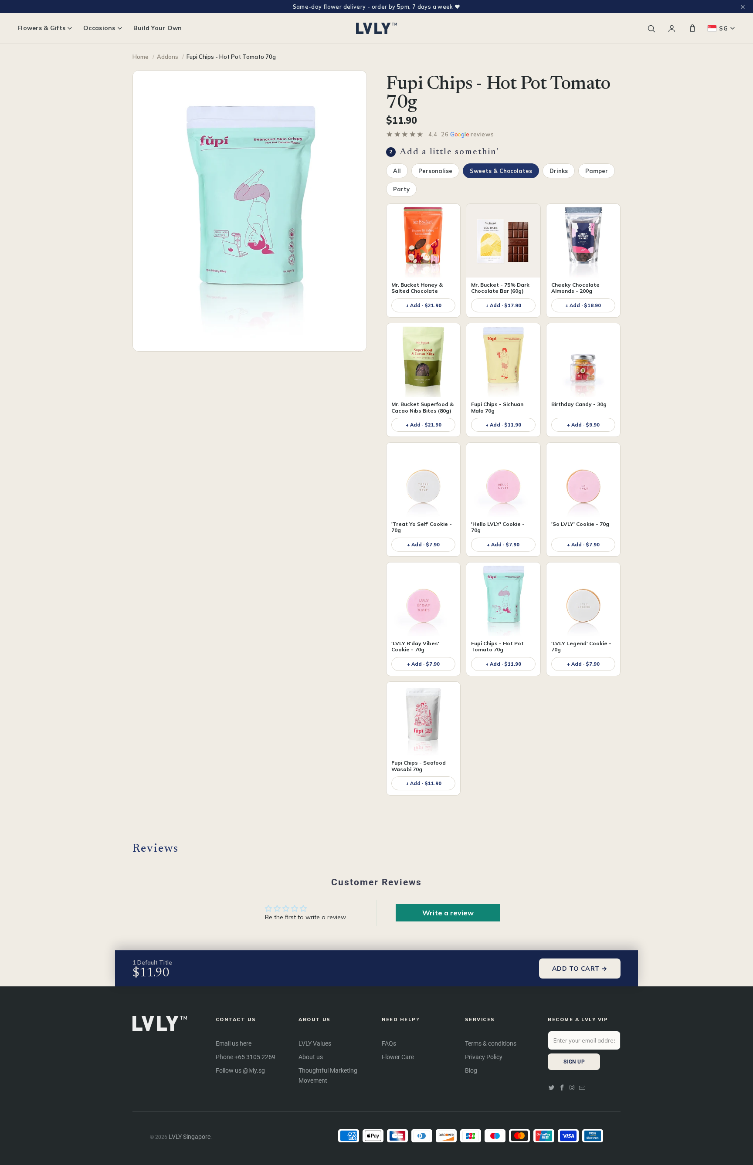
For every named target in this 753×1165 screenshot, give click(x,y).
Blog (471, 1070)
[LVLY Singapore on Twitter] (552, 1088)
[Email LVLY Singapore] (582, 1088)
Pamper (596, 170)
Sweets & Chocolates (501, 170)
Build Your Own (157, 28)
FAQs (389, 1043)
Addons (167, 56)
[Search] (651, 28)
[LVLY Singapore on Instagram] (572, 1088)
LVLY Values (314, 1043)
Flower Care (398, 1056)
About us (310, 1056)
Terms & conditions (490, 1043)
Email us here (233, 1043)
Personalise (435, 170)
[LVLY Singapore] (376, 28)
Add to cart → (579, 968)
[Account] (671, 28)
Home (140, 56)
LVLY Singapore (189, 1136)
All (397, 170)
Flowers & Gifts (41, 28)
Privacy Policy (483, 1056)
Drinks (558, 170)
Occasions (99, 28)
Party (401, 189)
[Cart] (692, 28)
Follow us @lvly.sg (240, 1070)
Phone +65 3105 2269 (245, 1056)
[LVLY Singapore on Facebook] (562, 1088)
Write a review (448, 912)
